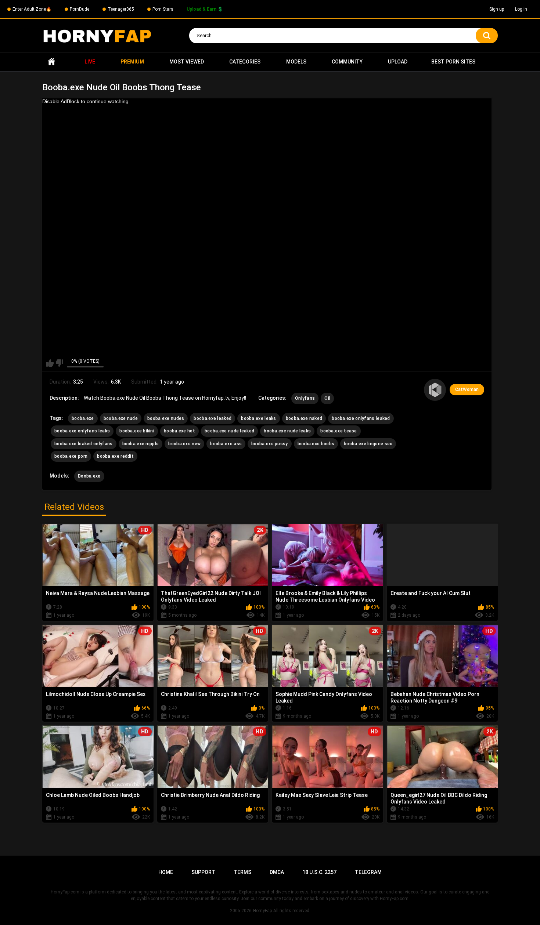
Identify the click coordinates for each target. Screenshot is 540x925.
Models (296, 62)
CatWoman (467, 389)
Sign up (496, 9)
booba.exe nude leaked (229, 431)
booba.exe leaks (258, 418)
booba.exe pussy (269, 443)
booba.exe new (184, 443)
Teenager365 (121, 9)
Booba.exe (89, 476)
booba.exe (83, 418)
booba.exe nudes (165, 418)
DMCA (277, 872)
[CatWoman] (435, 390)
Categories (244, 62)
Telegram (368, 872)
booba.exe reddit (115, 456)
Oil (327, 398)
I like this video (50, 363)
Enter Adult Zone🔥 (31, 9)
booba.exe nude (121, 418)
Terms (242, 872)
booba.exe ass (226, 443)
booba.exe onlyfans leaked (361, 418)
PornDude (79, 9)
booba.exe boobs (316, 443)
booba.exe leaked (212, 418)
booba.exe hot (179, 431)
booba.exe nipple (140, 443)
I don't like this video (59, 363)
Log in (521, 9)
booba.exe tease (338, 431)
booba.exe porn (70, 456)
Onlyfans (305, 398)
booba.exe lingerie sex (368, 443)
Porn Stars (162, 9)
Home (51, 61)
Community (347, 62)
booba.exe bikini (136, 431)
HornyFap (262, 910)
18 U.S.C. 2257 (319, 872)
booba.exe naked (304, 418)
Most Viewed (186, 62)
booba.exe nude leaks (287, 431)
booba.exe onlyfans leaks (82, 431)
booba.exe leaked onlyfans (83, 443)
